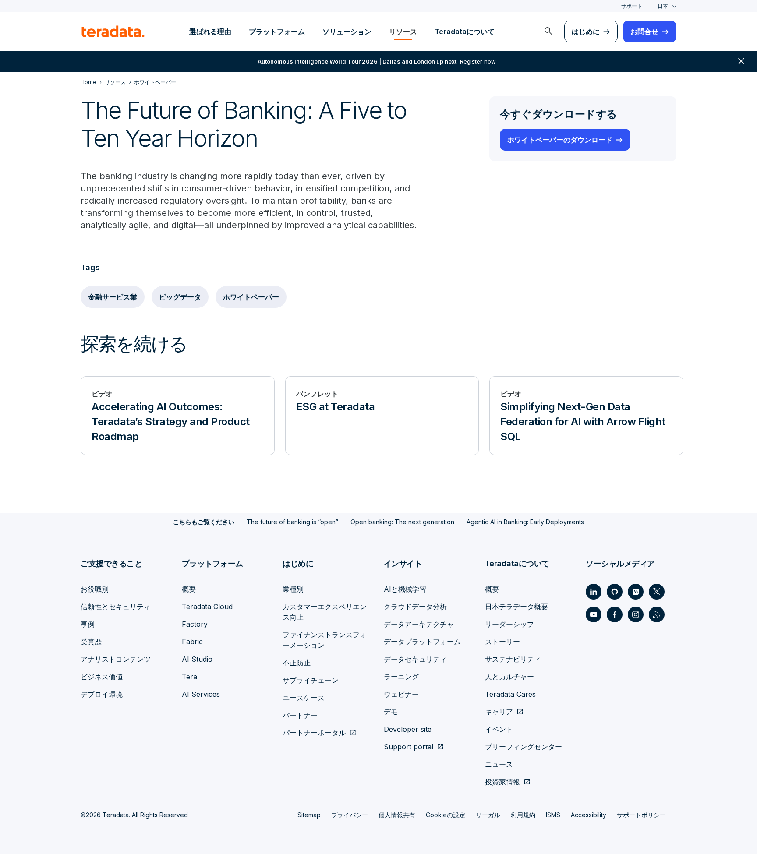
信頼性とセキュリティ (116, 606)
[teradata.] (113, 31)
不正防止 (297, 662)
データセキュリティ (415, 659)
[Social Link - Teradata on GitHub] (615, 592)
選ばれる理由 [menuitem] (210, 31)
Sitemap (309, 815)
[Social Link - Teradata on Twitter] (657, 592)
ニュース (499, 764)
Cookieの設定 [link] (445, 815)
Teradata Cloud (207, 606)
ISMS (553, 815)
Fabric (192, 641)
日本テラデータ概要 (516, 606)
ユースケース (304, 697)
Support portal (408, 746)
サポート (631, 6)
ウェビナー (401, 694)
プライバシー (349, 815)
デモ (391, 711)
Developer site (408, 729)
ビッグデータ (180, 297)
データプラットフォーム (422, 641)
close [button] (741, 61)
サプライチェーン (311, 680)
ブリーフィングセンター (523, 746)
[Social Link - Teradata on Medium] (636, 592)
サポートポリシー (641, 815)
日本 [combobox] (663, 6)
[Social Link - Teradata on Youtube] (593, 614)
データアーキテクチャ (419, 624)
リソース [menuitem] (403, 31)
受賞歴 (91, 641)
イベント (499, 729)
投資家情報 (502, 781)
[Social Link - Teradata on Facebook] (615, 614)
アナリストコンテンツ (116, 659)
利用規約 (523, 815)
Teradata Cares (510, 694)
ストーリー (502, 641)
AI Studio (197, 659)
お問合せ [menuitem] (644, 31)
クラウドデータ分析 (415, 606)
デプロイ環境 (102, 694)
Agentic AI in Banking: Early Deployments (525, 522)
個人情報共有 (396, 815)
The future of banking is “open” (292, 522)
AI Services (201, 694)
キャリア (499, 711)
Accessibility (588, 815)
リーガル (488, 815)
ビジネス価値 (102, 676)
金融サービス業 (112, 297)
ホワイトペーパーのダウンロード (559, 139)
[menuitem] (548, 31)
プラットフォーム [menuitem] (277, 31)
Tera (189, 676)
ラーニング (401, 676)
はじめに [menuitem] (586, 31)
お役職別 (95, 589)
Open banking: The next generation (402, 522)
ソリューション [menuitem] (346, 31)
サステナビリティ (513, 659)
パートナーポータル (314, 732)
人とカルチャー (509, 676)
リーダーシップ (509, 624)
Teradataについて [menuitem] (465, 31)
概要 (189, 589)
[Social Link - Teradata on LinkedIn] (593, 592)
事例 (88, 624)
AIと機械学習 (405, 589)
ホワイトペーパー (251, 297)
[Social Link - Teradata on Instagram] (636, 614)
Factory (195, 624)
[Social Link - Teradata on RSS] (657, 614)
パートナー (300, 715)
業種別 (293, 589)
